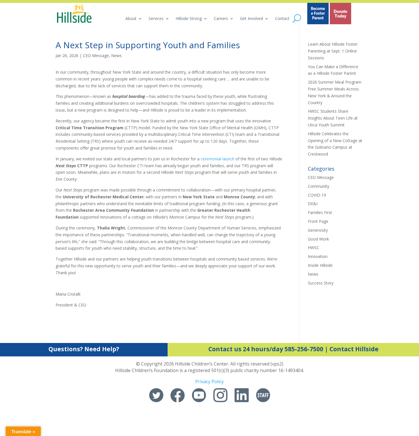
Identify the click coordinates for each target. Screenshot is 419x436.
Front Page (318, 221)
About (131, 19)
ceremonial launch (217, 159)
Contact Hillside (354, 349)
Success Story (320, 283)
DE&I (313, 203)
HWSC (313, 247)
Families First (320, 212)
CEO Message (96, 55)
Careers (221, 19)
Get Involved (251, 19)
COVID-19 (317, 195)
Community (318, 186)
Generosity (318, 230)
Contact (282, 19)
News (116, 55)
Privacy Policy (209, 381)
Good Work (318, 239)
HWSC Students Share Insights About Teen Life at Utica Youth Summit (333, 118)
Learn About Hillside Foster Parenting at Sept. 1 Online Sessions (333, 50)
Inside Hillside (320, 265)
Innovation (318, 256)
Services (156, 19)
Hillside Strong (189, 19)
